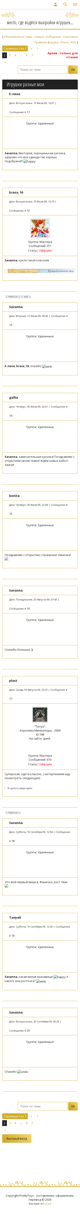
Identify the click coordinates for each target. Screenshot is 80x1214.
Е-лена (14, 94)
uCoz (47, 1204)
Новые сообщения (47, 37)
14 (10, 416)
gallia (13, 397)
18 (12, 841)
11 (28, 112)
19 (12, 936)
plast (13, 680)
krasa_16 (16, 192)
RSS (73, 42)
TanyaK (15, 917)
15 (10, 514)
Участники (70, 37)
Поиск (64, 42)
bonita (14, 496)
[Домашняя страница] (26, 297)
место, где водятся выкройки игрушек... (40, 22)
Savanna (16, 307)
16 (28, 608)
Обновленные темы (18, 37)
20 (28, 1030)
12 (28, 210)
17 (10, 699)
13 (10, 325)
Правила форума (46, 42)
